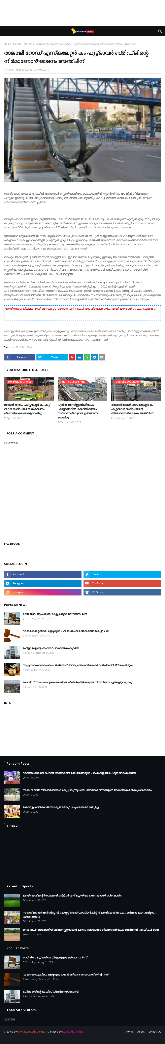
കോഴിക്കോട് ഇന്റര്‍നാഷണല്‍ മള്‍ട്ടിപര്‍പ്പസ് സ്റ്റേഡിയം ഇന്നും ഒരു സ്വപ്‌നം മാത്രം (72, 895)
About (140, 1031)
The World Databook (64, 1038)
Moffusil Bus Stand (23, 44)
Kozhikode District (72, 1031)
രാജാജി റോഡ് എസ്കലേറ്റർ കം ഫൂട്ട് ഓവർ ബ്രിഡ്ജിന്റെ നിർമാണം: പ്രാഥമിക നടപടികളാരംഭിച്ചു (27, 409)
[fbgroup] (122, 592)
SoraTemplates (26, 1038)
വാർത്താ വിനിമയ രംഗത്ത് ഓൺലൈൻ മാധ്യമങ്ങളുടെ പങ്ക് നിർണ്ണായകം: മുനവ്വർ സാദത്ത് (79, 773)
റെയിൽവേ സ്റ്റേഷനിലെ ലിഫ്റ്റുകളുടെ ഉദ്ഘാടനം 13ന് (55, 614)
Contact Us (154, 1031)
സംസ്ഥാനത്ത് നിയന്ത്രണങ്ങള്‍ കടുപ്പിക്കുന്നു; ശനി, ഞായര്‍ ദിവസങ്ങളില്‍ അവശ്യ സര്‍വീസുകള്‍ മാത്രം (87, 790)
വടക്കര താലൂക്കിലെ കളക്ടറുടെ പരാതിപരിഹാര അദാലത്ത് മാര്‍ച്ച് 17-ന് (65, 631)
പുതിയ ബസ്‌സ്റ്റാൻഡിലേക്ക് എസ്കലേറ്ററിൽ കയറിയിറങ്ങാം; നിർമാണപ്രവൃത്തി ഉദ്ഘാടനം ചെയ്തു (78, 411)
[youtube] (122, 583)
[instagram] (42, 592)
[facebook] (42, 574)
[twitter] (122, 574)
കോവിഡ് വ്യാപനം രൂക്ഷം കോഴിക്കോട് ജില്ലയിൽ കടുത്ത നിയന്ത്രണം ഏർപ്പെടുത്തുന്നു (77, 682)
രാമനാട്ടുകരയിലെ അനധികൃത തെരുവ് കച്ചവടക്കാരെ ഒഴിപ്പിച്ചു (61, 807)
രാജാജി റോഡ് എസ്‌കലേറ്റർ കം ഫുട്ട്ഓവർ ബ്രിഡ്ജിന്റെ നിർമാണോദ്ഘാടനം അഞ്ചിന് (132, 409)
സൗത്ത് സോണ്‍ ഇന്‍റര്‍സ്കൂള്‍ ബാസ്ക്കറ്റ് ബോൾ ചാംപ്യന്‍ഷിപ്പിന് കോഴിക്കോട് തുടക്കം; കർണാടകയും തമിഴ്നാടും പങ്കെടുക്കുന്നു (89, 914)
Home (7, 44)
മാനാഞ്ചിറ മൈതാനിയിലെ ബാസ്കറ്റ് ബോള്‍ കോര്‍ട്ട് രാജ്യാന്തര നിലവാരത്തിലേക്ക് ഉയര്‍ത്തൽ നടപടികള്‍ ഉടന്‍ (91, 929)
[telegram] (42, 583)
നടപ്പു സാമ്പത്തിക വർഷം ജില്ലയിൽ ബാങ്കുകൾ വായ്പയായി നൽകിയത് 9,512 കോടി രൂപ (77, 665)
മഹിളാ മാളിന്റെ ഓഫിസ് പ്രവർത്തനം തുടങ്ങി (50, 648)
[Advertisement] (82, 13)
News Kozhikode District (31, 1031)
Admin (10, 69)
